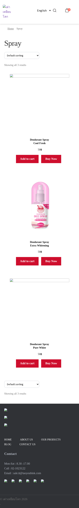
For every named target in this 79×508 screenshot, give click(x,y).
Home (11, 28)
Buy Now (51, 158)
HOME (8, 439)
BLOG (7, 444)
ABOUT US (26, 439)
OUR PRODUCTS (51, 439)
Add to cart (27, 158)
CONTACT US (27, 444)
